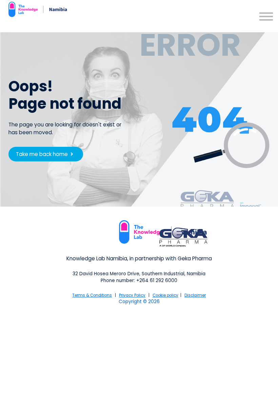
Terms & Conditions (92, 295)
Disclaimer (195, 295)
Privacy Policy (132, 295)
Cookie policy (165, 295)
